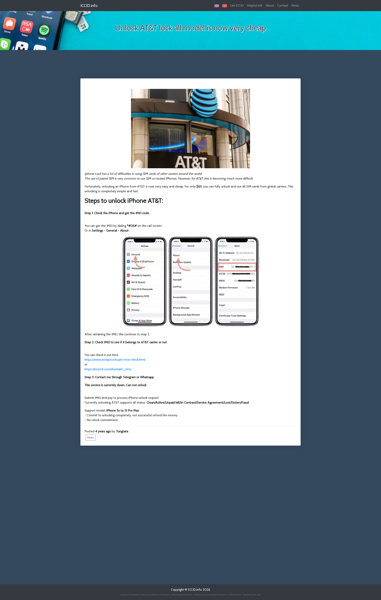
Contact (282, 5)
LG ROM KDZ (234, 594)
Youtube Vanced (251, 594)
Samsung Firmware (181, 594)
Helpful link (254, 5)
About (270, 5)
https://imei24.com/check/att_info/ (108, 369)
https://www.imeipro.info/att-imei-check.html (115, 360)
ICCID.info (88, 5)
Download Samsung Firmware (209, 594)
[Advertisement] (190, 66)
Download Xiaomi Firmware (155, 594)
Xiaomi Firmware (129, 594)
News (295, 5)
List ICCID (237, 5)
